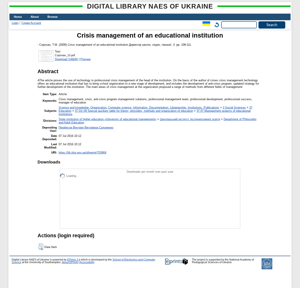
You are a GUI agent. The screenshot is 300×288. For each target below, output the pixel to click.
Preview (85, 59)
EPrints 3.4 (73, 259)
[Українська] (205, 24)
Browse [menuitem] (52, 16)
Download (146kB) (66, 59)
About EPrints (70, 262)
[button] (40, 246)
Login (15, 23)
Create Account (31, 23)
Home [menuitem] (18, 16)
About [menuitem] (35, 16)
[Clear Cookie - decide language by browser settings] (215, 24)
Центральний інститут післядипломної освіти (190, 119)
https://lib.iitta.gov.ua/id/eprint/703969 (82, 152)
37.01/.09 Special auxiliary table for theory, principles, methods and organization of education (134, 110)
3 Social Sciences (234, 107)
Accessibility (87, 262)
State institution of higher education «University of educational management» (107, 119)
